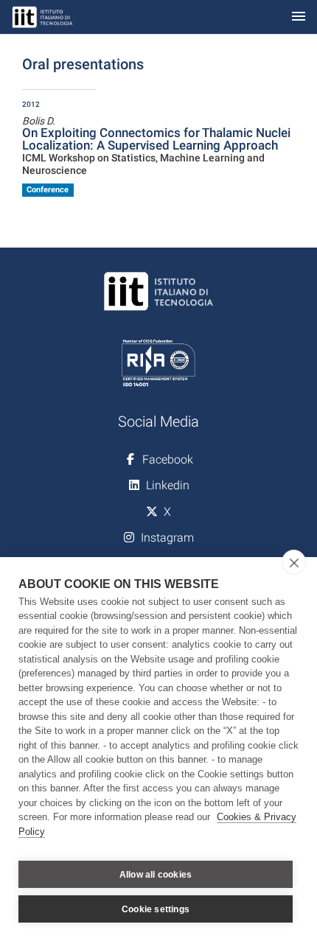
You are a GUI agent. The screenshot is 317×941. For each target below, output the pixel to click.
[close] (294, 562)
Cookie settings (155, 909)
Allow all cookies (155, 875)
